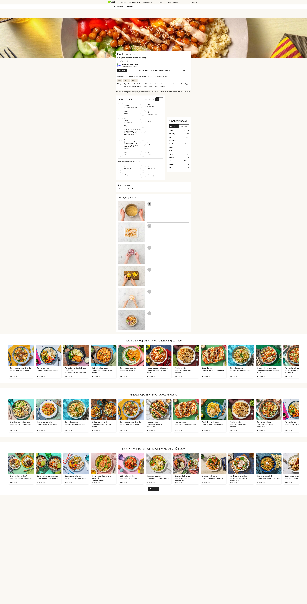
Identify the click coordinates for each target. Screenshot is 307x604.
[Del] (188, 70)
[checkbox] (117, 61)
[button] (140, 99)
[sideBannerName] (179, 105)
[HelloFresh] (111, 2)
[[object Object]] (184, 70)
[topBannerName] (153, 13)
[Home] (115, 7)
